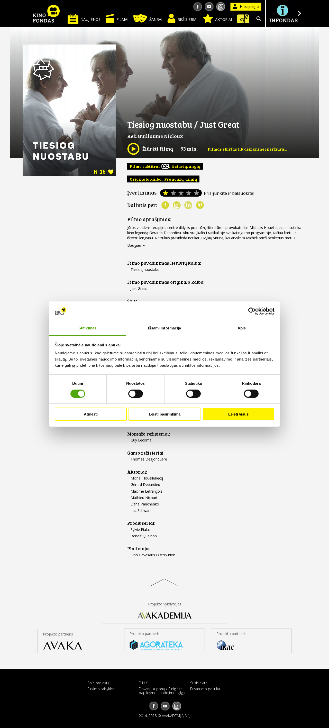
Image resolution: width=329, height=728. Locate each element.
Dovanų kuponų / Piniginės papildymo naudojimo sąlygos (163, 690)
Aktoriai (223, 19)
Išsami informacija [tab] (164, 328)
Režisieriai (187, 19)
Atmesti (91, 414)
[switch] (135, 394)
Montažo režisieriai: (148, 434)
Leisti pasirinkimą (164, 414)
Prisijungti (249, 6)
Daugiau (134, 245)
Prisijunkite (215, 193)
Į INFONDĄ (283, 13)
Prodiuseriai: (141, 523)
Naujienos (90, 19)
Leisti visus (238, 414)
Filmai (122, 19)
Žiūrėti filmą (150, 148)
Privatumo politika (205, 688)
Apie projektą (98, 682)
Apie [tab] (241, 328)
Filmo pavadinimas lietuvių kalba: (164, 263)
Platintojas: (139, 548)
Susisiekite (198, 682)
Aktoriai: (137, 472)
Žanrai (155, 19)
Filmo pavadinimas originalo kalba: (165, 282)
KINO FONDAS (46, 13)
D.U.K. (143, 682)
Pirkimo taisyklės (101, 688)
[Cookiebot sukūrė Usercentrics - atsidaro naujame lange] (252, 311)
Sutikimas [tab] (87, 328)
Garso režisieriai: (145, 453)
